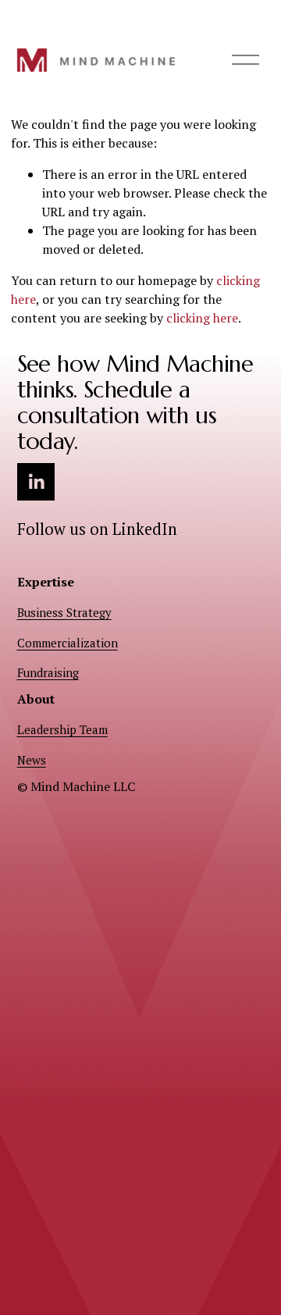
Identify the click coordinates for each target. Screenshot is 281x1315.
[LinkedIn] (36, 482)
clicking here (202, 317)
